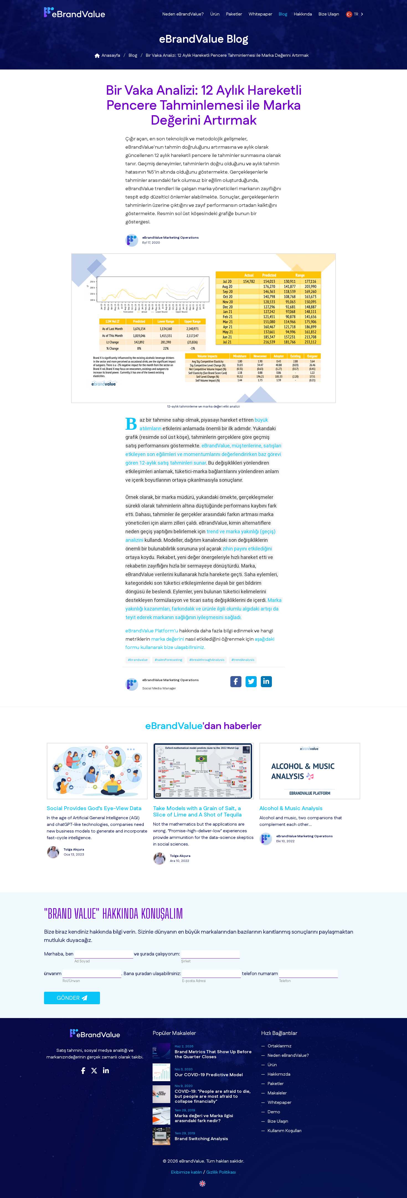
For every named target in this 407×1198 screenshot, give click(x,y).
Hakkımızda (279, 1074)
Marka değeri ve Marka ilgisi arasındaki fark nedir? (204, 1118)
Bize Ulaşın (329, 14)
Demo (274, 1112)
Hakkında (303, 14)
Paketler (234, 14)
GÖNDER (69, 998)
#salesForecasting (168, 660)
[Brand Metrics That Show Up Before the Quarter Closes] (161, 1052)
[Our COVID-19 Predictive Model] (161, 1072)
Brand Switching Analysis (201, 1139)
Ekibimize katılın (186, 1172)
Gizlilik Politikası (221, 1172)
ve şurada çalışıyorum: (157, 954)
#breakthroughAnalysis (206, 660)
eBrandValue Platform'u (151, 631)
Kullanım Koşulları (285, 1131)
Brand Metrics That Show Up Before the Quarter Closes (213, 1054)
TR (357, 14)
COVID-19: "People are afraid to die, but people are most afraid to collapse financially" (213, 1096)
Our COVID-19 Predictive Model (209, 1075)
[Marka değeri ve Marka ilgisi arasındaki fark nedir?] (161, 1116)
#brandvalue (138, 660)
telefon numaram (260, 973)
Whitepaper (260, 14)
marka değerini (167, 639)
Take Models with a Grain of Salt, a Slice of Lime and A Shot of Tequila (185, 812)
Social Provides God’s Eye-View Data (82, 808)
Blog (283, 14)
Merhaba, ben (59, 954)
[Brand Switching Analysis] (161, 1136)
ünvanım (53, 973)
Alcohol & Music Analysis (278, 808)
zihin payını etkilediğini (247, 549)
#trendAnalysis (242, 660)
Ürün (215, 14)
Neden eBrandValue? (183, 14)
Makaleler (277, 1093)
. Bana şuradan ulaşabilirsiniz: (151, 973)
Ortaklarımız (280, 1046)
